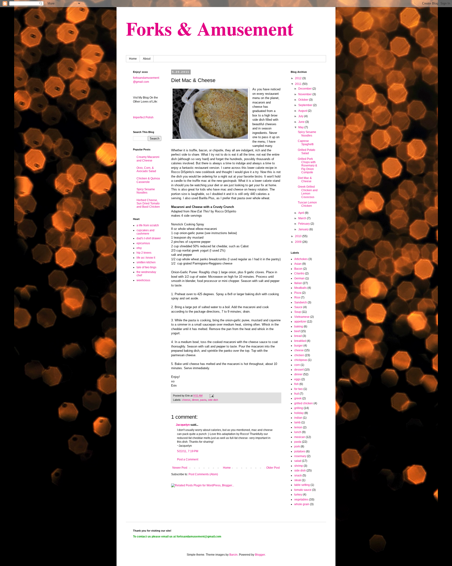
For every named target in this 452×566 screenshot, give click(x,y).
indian (298, 417)
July (301, 116)
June (301, 122)
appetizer (300, 321)
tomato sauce (302, 490)
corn (297, 365)
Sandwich (300, 302)
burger (298, 345)
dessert (299, 369)
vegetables (301, 499)
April (301, 213)
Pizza (297, 292)
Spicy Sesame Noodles (146, 191)
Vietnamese (302, 316)
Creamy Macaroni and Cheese (148, 158)
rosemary (300, 456)
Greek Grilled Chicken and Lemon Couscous (308, 191)
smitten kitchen (146, 262)
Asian (298, 263)
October (303, 99)
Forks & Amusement (210, 28)
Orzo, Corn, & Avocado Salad (146, 169)
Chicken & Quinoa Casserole (148, 180)
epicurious (143, 243)
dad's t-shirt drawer (149, 238)
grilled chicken (303, 403)
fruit (296, 393)
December (305, 88)
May (301, 127)
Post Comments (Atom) (203, 474)
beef (297, 331)
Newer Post (179, 467)
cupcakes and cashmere (145, 232)
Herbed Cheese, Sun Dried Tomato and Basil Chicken (148, 203)
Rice (297, 297)
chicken (299, 355)
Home (133, 58)
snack (298, 475)
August (303, 110)
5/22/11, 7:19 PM (187, 451)
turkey (298, 494)
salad (297, 461)
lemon (298, 427)
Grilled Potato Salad (306, 151)
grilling (298, 408)
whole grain (301, 504)
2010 (298, 236)
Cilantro (299, 273)
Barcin (233, 554)
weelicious (143, 280)
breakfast (300, 341)
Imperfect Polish (143, 117)
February (304, 223)
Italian (298, 283)
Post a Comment (187, 459)
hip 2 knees (144, 252)
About (146, 58)
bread (298, 336)
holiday (299, 413)
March (302, 218)
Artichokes (301, 259)
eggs (297, 379)
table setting (302, 485)
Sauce (298, 307)
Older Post (273, 467)
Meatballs (300, 287)
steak (297, 480)
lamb (297, 422)
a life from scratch (148, 225)
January (303, 229)
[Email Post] (211, 395)
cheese (186, 399)
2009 (298, 242)
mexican (299, 437)
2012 (298, 78)
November (305, 94)
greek (298, 398)
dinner (195, 399)
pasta (203, 399)
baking (298, 326)
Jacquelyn (183, 424)
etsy (139, 248)
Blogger (260, 554)
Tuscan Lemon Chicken (307, 204)
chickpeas (300, 360)
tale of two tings (146, 267)
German (299, 278)
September (305, 105)
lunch (297, 432)
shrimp (298, 465)
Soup (297, 312)
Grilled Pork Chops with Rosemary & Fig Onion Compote (307, 165)
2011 (298, 84)
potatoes (299, 451)
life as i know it (146, 257)
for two (298, 389)
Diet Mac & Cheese (305, 179)
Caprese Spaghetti (306, 142)
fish (296, 384)
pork (297, 446)
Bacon (298, 268)
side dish (213, 399)
